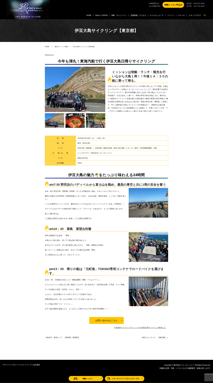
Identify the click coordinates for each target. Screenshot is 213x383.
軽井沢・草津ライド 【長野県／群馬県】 (63, 337)
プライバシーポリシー (11, 365)
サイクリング (126, 328)
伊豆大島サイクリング (150, 328)
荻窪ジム (162, 328)
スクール (181, 15)
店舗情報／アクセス (138, 15)
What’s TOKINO (101, 15)
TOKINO (117, 328)
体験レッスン (87, 379)
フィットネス (136, 328)
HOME (88, 15)
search (206, 15)
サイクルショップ (156, 15)
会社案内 (36, 365)
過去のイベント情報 (61, 46)
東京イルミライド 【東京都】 (154, 337)
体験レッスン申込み (173, 5)
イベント (170, 15)
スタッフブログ (195, 15)
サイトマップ (26, 365)
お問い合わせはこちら (106, 320)
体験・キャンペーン (119, 15)
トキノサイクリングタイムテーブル (125, 379)
